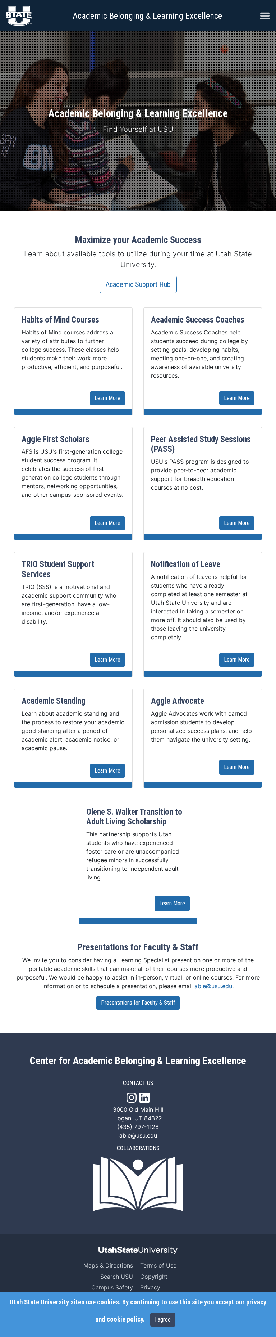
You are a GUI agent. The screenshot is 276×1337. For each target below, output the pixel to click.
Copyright (153, 1276)
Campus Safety (112, 1287)
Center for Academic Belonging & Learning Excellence (138, 1061)
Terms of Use (158, 1265)
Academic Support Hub (138, 284)
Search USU (116, 1276)
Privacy (150, 1287)
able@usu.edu (213, 986)
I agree (163, 1319)
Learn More (107, 398)
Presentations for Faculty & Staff (138, 1002)
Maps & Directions (108, 1265)
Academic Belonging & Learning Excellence (147, 16)
